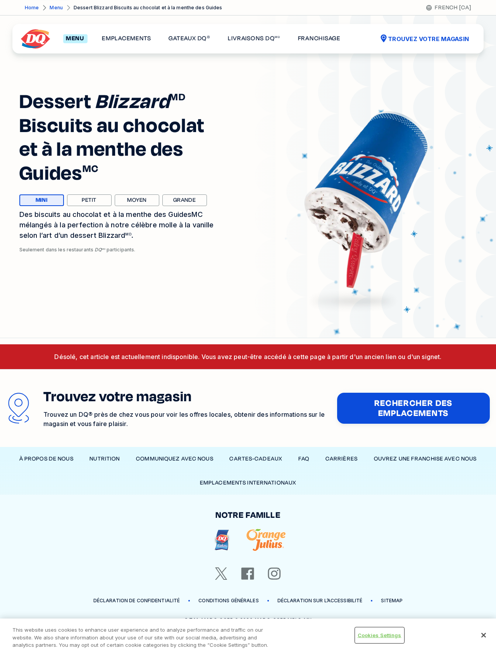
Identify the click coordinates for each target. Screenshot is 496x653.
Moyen (136, 200)
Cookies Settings (379, 635)
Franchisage (319, 38)
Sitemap (392, 600)
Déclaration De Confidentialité (136, 600)
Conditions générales (228, 600)
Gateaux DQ (189, 38)
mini (50, 201)
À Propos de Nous (46, 459)
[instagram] (274, 573)
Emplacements (126, 38)
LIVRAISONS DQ (254, 38)
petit (89, 200)
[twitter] (221, 573)
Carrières (342, 459)
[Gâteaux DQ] (222, 540)
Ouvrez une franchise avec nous (425, 459)
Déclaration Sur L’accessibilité (320, 600)
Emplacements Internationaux (248, 483)
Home (32, 7)
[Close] (483, 635)
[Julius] (266, 540)
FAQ (303, 459)
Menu (56, 7)
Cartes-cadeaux (255, 459)
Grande (184, 200)
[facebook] (247, 573)
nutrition (105, 459)
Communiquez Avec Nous (175, 459)
